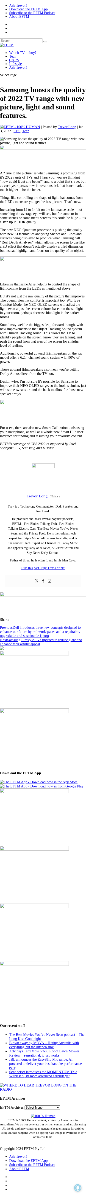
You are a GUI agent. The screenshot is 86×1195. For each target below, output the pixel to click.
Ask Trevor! (18, 5)
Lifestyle (15, 64)
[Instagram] (49, 581)
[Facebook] (43, 581)
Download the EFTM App (28, 9)
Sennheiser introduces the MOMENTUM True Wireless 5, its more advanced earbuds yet (43, 1074)
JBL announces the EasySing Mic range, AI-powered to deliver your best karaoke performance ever (45, 1063)
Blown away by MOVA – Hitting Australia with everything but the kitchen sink (44, 1045)
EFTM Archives (12, 1107)
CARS (14, 60)
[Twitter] (37, 581)
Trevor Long (67, 127)
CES (17, 131)
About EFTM (19, 16)
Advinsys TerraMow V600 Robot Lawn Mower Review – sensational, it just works (44, 1053)
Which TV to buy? (22, 53)
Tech (12, 56)
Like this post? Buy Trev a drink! (43, 568)
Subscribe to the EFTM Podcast (32, 13)
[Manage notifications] (77, 1188)
